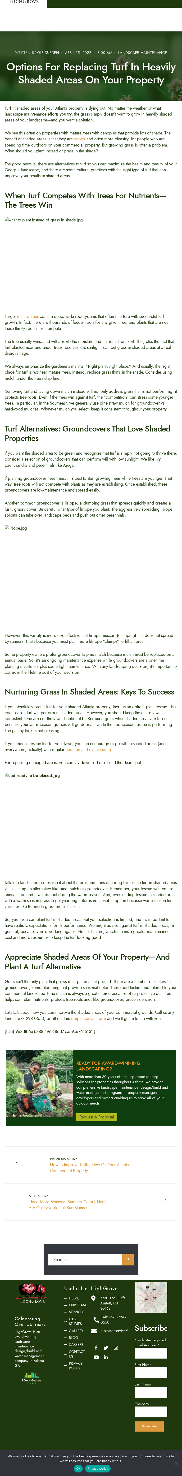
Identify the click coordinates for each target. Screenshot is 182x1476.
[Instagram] (116, 1348)
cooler (79, 139)
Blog (73, 1337)
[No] (176, 1463)
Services (76, 1312)
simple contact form (88, 1018)
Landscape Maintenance (142, 52)
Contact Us (77, 1354)
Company (142, 1404)
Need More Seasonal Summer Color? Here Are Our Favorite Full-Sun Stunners (67, 1202)
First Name (143, 1364)
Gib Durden (48, 52)
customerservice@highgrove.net (125, 1331)
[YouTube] (96, 1357)
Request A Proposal (96, 1117)
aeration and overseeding (88, 750)
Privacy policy (97, 1468)
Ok (78, 1468)
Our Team (77, 1305)
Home (74, 1298)
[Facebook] (96, 1348)
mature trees (28, 316)
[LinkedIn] (106, 1357)
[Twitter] (106, 1348)
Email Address (147, 1345)
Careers (76, 1344)
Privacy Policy (75, 1366)
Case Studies (75, 1321)
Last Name (143, 1384)
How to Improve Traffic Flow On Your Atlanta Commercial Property (89, 1165)
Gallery (76, 1331)
